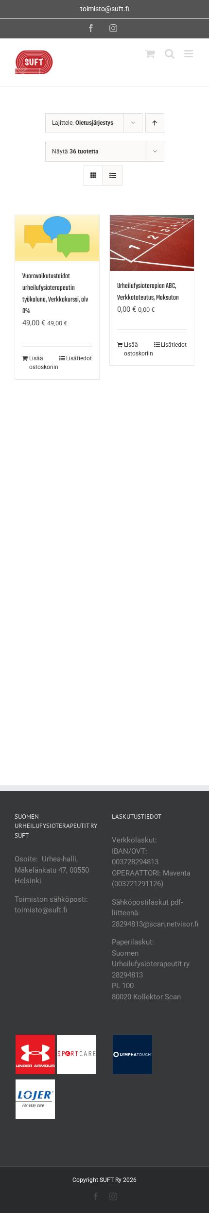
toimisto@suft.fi (104, 9)
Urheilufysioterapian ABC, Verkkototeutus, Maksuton (148, 292)
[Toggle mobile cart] (150, 54)
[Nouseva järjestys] (154, 123)
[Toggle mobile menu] (189, 54)
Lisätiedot (79, 358)
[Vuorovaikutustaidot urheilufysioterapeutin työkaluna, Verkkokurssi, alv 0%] (57, 238)
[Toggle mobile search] (169, 54)
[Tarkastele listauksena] (112, 175)
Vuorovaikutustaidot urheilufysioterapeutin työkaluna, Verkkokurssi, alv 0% (55, 294)
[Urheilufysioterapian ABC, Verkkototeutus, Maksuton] (152, 243)
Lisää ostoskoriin (42, 363)
